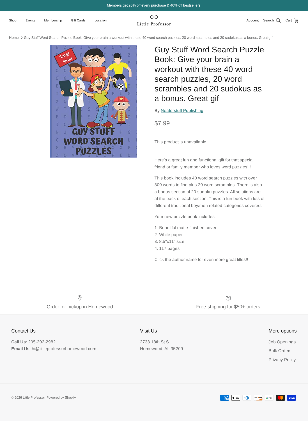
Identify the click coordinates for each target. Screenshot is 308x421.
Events (30, 20)
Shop (12, 20)
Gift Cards (78, 20)
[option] (94, 101)
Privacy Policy (282, 359)
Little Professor (34, 397)
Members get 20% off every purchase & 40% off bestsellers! (154, 5)
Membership (53, 20)
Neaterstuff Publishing (182, 110)
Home (14, 38)
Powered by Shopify (61, 397)
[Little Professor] (154, 20)
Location (100, 20)
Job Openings (282, 342)
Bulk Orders (280, 350)
